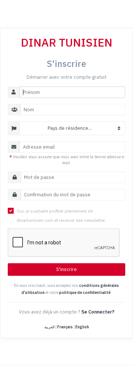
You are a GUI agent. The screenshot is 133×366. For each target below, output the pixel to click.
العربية (49, 326)
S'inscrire (66, 269)
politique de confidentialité (84, 292)
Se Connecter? (98, 312)
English (82, 326)
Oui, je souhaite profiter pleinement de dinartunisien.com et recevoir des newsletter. (61, 215)
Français (65, 326)
